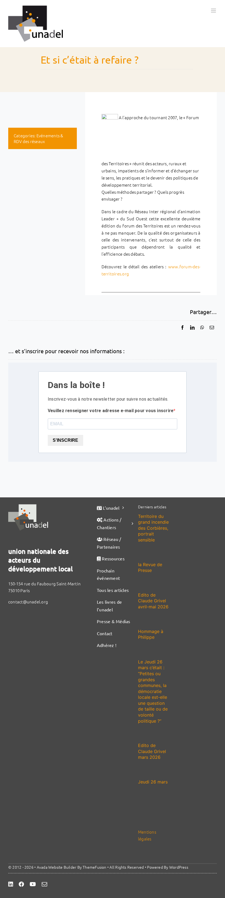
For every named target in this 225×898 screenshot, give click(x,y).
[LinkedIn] (192, 327)
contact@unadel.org (28, 602)
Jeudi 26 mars (153, 782)
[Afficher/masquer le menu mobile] (214, 10)
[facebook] (21, 884)
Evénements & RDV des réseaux (38, 138)
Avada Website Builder (57, 867)
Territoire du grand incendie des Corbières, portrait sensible (153, 528)
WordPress (178, 867)
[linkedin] (10, 884)
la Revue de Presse (150, 567)
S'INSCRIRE (65, 440)
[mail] (44, 884)
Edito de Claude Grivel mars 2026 (152, 751)
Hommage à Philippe (150, 634)
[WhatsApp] (202, 327)
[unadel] (28, 506)
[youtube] (33, 884)
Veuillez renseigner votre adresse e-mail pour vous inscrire (110, 410)
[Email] (212, 327)
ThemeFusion (94, 867)
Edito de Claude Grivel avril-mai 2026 (153, 600)
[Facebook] (182, 327)
